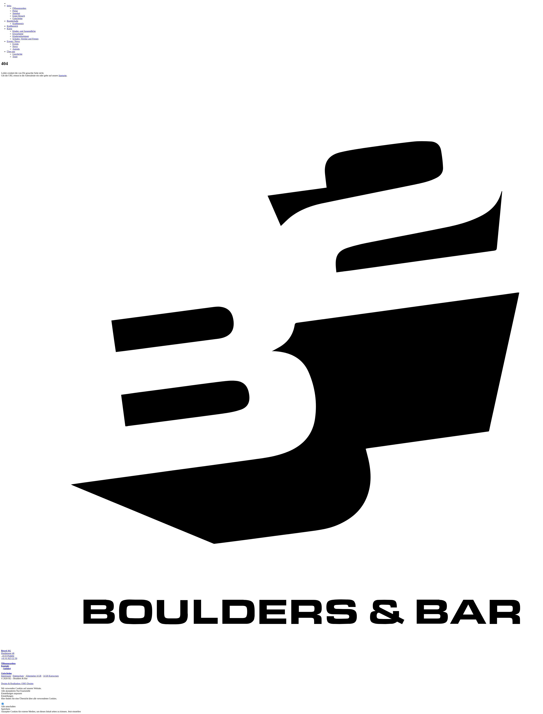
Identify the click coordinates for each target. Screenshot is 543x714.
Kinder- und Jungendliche (24, 31)
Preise (15, 11)
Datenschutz (18, 676)
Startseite (63, 75)
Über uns (11, 51)
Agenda (16, 49)
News (15, 46)
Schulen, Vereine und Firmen (25, 39)
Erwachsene (17, 34)
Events (15, 44)
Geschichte (17, 54)
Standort (16, 13)
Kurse (9, 28)
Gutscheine (17, 18)
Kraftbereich (18, 23)
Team (14, 56)
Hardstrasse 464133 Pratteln (7, 653)
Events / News (13, 41)
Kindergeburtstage (20, 36)
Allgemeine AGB (33, 676)
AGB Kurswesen (51, 676)
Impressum (6, 676)
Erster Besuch (18, 16)
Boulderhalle (12, 21)
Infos (9, 6)
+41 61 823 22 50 (9, 658)
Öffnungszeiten (19, 8)
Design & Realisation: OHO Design (17, 683)
